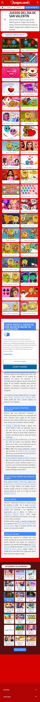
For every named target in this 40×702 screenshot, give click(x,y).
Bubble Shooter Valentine (13, 484)
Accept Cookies (20, 367)
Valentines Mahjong (29, 484)
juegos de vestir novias (13, 549)
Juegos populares (10, 7)
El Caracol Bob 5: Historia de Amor (17, 458)
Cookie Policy (7, 354)
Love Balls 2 (10, 439)
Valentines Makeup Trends (14, 514)
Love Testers (27, 547)
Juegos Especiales (19, 7)
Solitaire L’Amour (10, 493)
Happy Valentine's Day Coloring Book (22, 397)
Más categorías (20, 650)
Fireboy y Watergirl (13, 426)
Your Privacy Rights (20, 361)
